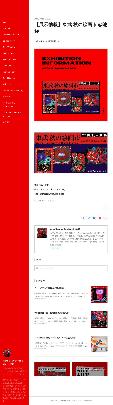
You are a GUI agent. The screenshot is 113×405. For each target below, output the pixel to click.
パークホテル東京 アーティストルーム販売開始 (55, 337)
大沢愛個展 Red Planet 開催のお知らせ (51, 312)
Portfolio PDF (11, 34)
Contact (8, 65)
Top (5, 22)
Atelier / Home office (12, 114)
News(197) (37, 201)
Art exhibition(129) (48, 201)
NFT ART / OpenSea (9, 104)
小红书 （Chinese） (13, 90)
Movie (6, 96)
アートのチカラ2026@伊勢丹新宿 (49, 288)
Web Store (9, 59)
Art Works (9, 47)
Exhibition (9, 41)
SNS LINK (8, 53)
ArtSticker (9, 78)
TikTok (7, 84)
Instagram (9, 72)
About (6, 28)
